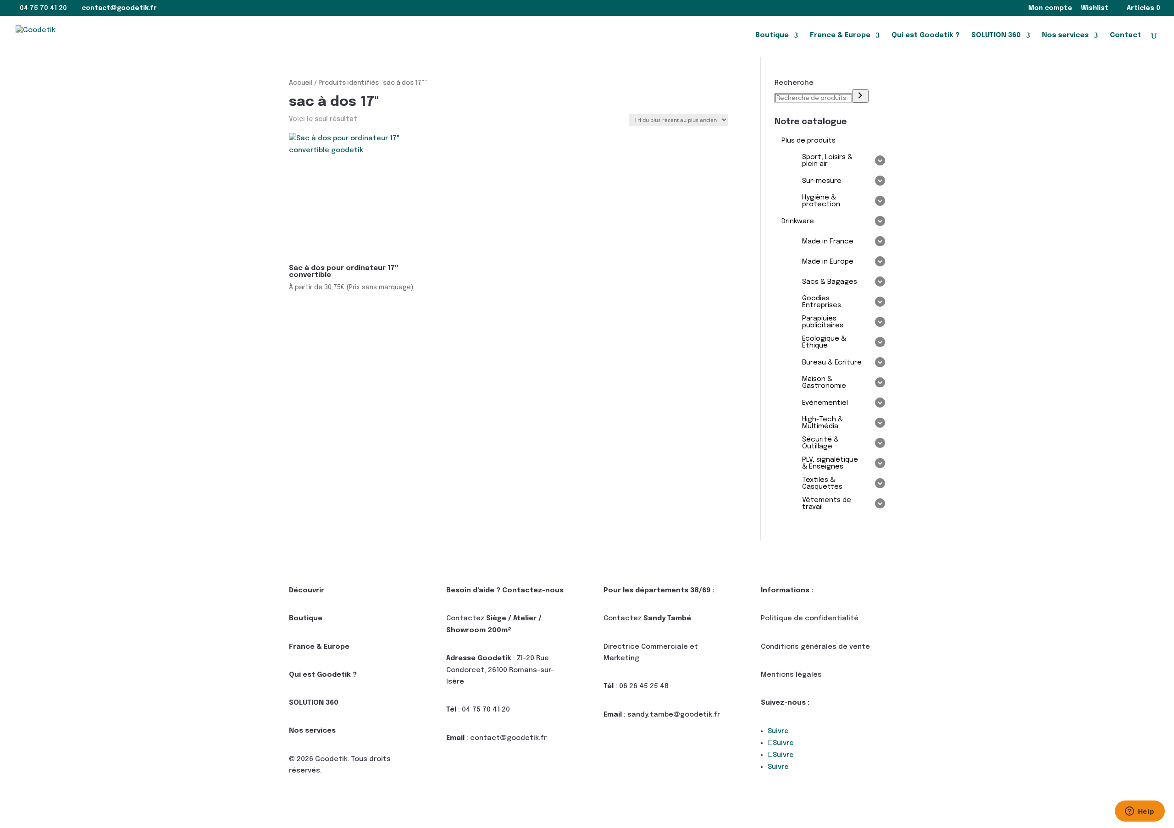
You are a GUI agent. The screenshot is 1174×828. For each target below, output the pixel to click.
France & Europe (840, 35)
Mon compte (1050, 8)
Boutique (772, 35)
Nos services (1065, 35)
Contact (1125, 35)
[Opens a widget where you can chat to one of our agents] (1139, 811)
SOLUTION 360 (996, 35)
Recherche (794, 83)
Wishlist (1094, 8)
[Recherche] (860, 96)
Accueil (301, 83)
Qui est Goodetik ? (925, 35)
